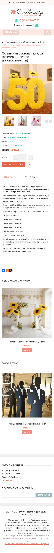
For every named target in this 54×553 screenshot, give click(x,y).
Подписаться (43, 495)
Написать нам (7, 480)
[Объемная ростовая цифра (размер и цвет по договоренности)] (27, 89)
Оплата (11, 3)
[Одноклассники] (7, 270)
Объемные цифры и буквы (34, 42)
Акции (14, 512)
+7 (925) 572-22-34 (11, 473)
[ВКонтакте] (3, 270)
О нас (8, 512)
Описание (11, 176)
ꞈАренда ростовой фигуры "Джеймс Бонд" (27, 424)
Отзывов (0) (31, 176)
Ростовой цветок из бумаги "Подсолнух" (27, 341)
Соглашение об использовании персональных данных (27, 544)
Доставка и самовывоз (25, 3)
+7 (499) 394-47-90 (29, 20)
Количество (6, 157)
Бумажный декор (13, 42)
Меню (12, 32)
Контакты (41, 3)
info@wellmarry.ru (14, 477)
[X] (10, 270)
